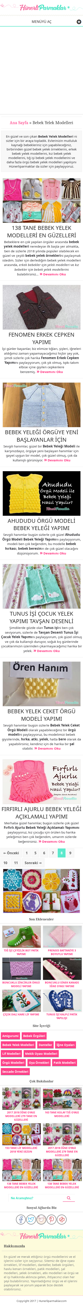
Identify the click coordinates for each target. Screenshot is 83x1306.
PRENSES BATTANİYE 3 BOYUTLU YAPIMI (62, 952)
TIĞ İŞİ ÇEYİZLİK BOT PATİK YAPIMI (21, 952)
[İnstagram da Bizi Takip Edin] (41, 1219)
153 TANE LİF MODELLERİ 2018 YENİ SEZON (21, 1149)
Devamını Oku (54, 274)
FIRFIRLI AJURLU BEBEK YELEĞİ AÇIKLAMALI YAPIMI (41, 812)
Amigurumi (10, 1036)
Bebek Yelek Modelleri (18, 1045)
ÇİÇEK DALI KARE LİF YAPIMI (21, 1014)
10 (5, 862)
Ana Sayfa (19, 122)
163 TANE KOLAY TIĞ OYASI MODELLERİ (62, 1114)
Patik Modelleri (65, 1063)
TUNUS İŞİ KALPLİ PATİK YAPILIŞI (61, 1016)
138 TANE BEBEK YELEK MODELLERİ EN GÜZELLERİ (41, 231)
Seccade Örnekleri (15, 1072)
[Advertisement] (41, 70)
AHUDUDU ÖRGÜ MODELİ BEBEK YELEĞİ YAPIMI (41, 524)
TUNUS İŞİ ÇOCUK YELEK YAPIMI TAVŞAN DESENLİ (41, 617)
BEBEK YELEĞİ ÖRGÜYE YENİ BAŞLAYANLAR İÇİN (41, 435)
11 (16, 862)
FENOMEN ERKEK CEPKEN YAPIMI (41, 338)
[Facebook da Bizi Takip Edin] (21, 1219)
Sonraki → (33, 862)
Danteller (45, 1045)
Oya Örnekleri (39, 1063)
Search (69, 1198)
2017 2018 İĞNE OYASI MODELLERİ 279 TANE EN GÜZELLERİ (21, 1116)
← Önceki (11, 853)
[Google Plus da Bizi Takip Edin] (62, 1219)
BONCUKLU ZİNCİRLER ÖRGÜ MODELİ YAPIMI (21, 984)
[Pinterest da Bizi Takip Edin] (51, 1219)
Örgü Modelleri (13, 1063)
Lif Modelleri (11, 1054)
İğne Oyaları (65, 1045)
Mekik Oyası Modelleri (41, 1054)
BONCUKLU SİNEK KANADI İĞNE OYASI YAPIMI (62, 984)
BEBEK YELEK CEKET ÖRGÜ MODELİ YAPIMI (41, 714)
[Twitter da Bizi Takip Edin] (31, 1219)
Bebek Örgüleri (34, 1036)
